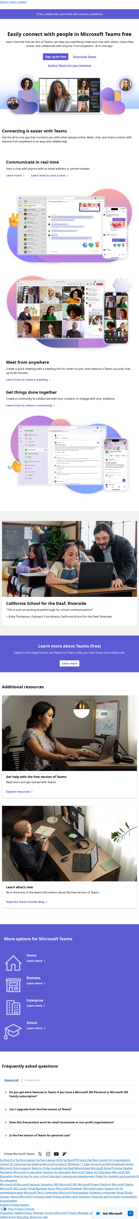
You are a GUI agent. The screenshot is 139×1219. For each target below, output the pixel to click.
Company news (42, 1197)
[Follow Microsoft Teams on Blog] (64, 1154)
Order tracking (52, 1168)
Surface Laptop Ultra (49, 1160)
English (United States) (14, 1205)
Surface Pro (7, 1160)
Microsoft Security (28, 1184)
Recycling (23, 1217)
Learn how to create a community (29, 405)
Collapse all (32, 1080)
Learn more (14, 175)
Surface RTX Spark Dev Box (80, 1160)
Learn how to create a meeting (27, 379)
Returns (37, 1168)
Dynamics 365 (49, 1184)
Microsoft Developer (69, 1188)
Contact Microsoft (55, 1213)
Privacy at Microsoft (65, 1197)
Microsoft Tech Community (41, 1192)
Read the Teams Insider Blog (25, 902)
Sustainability (8, 1201)
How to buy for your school (31, 1176)
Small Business (37, 1188)
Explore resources (18, 791)
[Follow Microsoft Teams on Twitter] (40, 1154)
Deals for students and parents (116, 1176)
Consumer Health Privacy (16, 1213)
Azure (51, 1188)
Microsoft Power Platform (94, 1184)
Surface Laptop (25, 1160)
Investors (85, 1197)
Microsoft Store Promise (106, 1168)
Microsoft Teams (122, 1184)
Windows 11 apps (79, 1164)
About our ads (38, 1217)
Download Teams (84, 57)
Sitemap (38, 1213)
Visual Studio (124, 1192)
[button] (114, 1213)
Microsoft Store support (15, 1168)
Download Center (122, 1164)
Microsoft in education (28, 1172)
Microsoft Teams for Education (92, 1172)
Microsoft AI (8, 1184)
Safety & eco (8, 1217)
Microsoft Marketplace (73, 1192)
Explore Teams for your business (69, 65)
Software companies (102, 1192)
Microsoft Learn (93, 1188)
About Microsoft (21, 1197)
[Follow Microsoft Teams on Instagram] (48, 1154)
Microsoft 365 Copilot (14, 1188)
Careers (5, 1197)
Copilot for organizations (114, 1160)
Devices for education (57, 1172)
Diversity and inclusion (106, 1197)
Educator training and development (72, 1176)
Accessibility (129, 1197)
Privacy (73, 1213)
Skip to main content (13, 2)
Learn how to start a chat (48, 175)
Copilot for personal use (15, 1164)
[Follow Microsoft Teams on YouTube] (56, 1154)
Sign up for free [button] (55, 57)
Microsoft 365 (68, 1184)
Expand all (11, 1080)
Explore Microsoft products (49, 1164)
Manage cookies (88, 1213)
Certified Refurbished (76, 1168)
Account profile (101, 1164)
